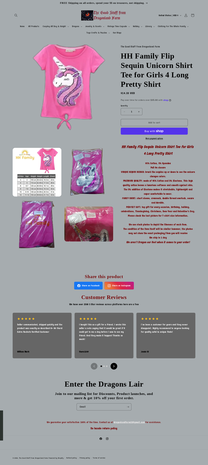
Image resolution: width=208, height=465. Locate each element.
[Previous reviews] (94, 366)
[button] (16, 15)
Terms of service (99, 458)
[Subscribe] (128, 406)
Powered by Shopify (56, 458)
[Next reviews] (114, 366)
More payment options (154, 138)
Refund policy (71, 458)
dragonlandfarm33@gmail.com (129, 422)
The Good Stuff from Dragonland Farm (33, 458)
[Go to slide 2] (104, 366)
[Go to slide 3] (107, 366)
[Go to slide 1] (101, 366)
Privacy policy (85, 458)
